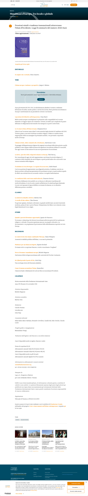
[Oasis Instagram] (15, 1)
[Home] (44, 4)
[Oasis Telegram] (17, 1)
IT (71, 1)
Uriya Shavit (62, 451)
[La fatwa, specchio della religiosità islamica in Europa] (21, 434)
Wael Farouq (22, 451)
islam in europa (24, 419)
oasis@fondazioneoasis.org (23, 364)
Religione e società (19, 439)
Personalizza (75, 487)
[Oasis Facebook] (12, 1)
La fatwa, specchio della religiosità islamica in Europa (31, 155)
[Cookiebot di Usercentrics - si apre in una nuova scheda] (8, 494)
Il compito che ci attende (22, 75)
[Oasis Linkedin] (19, 1)
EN (74, 1)
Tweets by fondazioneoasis (67, 474)
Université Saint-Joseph (50, 479)
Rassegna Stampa (38, 476)
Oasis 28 (17, 419)
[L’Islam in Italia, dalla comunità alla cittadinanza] (48, 434)
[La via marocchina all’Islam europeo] (34, 434)
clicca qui (58, 487)
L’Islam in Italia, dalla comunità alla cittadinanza (29, 143)
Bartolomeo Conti (50, 451)
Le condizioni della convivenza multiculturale (29, 178)
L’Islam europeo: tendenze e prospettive (27, 85)
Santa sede (47, 472)
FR (76, 1)
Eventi (35, 474)
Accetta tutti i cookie (75, 483)
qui (65, 406)
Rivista (12, 11)
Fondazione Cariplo (56, 404)
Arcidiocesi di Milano (49, 474)
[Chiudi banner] (86, 482)
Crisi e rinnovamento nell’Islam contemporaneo (43, 406)
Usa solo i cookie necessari (75, 491)
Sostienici (73, 4)
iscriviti (41, 99)
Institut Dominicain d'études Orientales (51, 477)
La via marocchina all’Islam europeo (26, 129)
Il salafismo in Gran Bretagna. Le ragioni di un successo (31, 166)
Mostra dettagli (19, 493)
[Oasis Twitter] (14, 1)
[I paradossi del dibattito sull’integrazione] (61, 434)
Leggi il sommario (35, 31)
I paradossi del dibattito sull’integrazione (27, 117)
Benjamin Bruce (35, 451)
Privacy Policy (34, 490)
